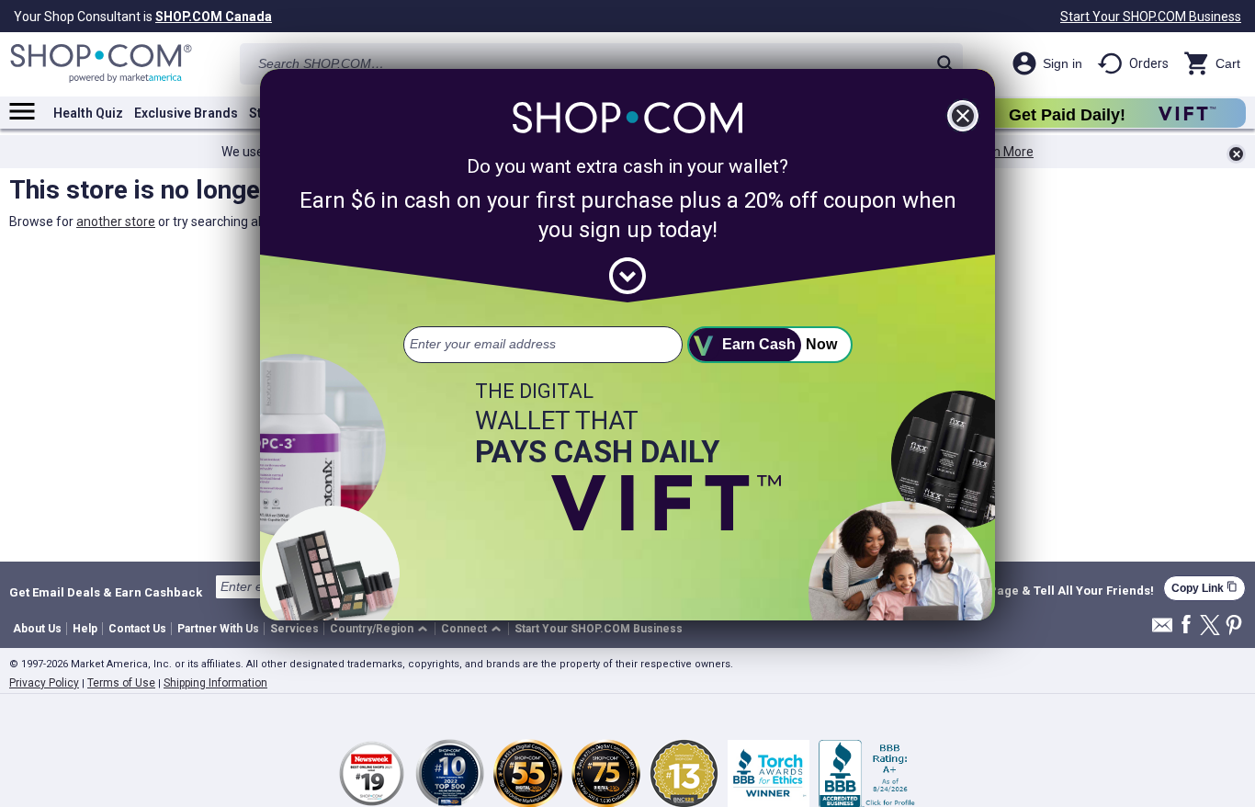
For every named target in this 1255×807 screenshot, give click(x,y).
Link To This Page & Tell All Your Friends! (1036, 591)
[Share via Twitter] (1210, 626)
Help (85, 628)
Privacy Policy (44, 682)
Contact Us (137, 628)
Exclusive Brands (186, 113)
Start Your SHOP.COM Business (1150, 16)
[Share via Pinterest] (1234, 626)
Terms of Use (121, 682)
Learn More (1000, 151)
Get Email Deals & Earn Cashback (105, 591)
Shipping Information (215, 682)
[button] (381, 629)
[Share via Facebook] (1186, 625)
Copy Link (1204, 588)
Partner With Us (218, 628)
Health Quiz (88, 113)
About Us (37, 628)
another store (115, 221)
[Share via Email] (1162, 630)
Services (294, 628)
